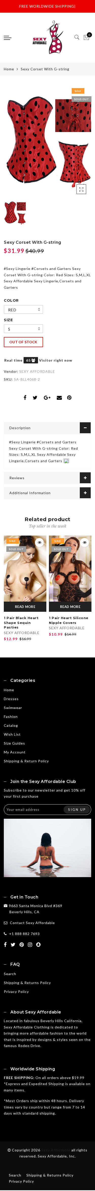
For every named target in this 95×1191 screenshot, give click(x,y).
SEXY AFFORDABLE (37, 371)
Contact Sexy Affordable (32, 923)
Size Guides (14, 743)
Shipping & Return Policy (26, 761)
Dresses (11, 699)
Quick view (39, 542)
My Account (15, 752)
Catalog (11, 725)
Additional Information (30, 493)
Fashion (11, 716)
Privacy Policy (16, 991)
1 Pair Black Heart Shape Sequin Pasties (21, 622)
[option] (47, 142)
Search (10, 974)
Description (20, 428)
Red (12, 310)
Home (9, 69)
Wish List (12, 734)
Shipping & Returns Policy (27, 982)
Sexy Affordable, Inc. (57, 1156)
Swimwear (13, 707)
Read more (25, 607)
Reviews (17, 478)
